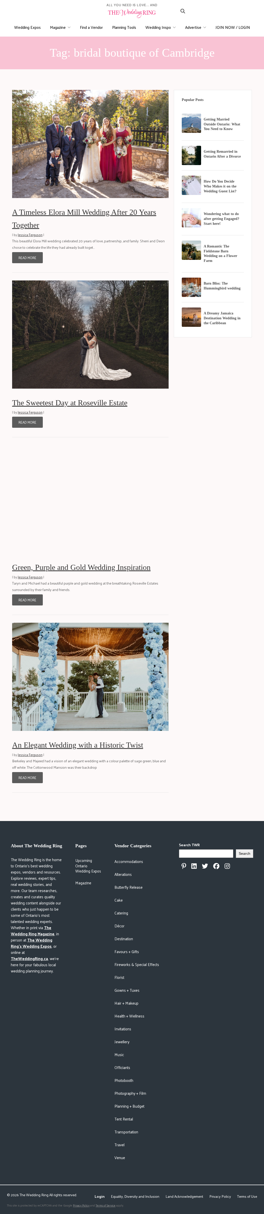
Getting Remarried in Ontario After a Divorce (222, 154)
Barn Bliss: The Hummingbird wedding (222, 285)
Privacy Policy (220, 1196)
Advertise (193, 27)
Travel (119, 1144)
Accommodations (128, 861)
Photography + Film (130, 1093)
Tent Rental (123, 1118)
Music (119, 1054)
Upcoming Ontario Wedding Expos (88, 865)
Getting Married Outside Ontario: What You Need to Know (222, 124)
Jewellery (121, 1041)
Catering (121, 912)
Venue (119, 1157)
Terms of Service (106, 1205)
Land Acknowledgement (184, 1196)
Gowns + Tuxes (126, 990)
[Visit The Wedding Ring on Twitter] (205, 866)
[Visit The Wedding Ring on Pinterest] (183, 866)
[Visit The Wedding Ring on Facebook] (216, 866)
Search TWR (189, 845)
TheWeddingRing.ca (29, 958)
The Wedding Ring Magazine (32, 930)
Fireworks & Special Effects (136, 964)
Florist (119, 977)
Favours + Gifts (126, 951)
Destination (123, 938)
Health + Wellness (129, 1015)
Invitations (122, 1028)
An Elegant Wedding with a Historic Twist (77, 745)
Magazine (58, 27)
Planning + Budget (129, 1105)
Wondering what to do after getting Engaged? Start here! (221, 219)
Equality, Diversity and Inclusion (135, 1196)
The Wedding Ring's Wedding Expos (31, 943)
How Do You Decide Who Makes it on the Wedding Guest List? (220, 186)
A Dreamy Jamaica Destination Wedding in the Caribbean (222, 318)
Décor (119, 925)
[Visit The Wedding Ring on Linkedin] (194, 866)
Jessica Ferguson (30, 235)
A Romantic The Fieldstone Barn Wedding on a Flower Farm (220, 253)
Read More (27, 258)
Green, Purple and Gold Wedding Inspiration (81, 567)
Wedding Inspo (158, 27)
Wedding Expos (27, 27)
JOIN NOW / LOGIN (233, 27)
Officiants (122, 1067)
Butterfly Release (128, 887)
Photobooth (123, 1080)
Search (244, 853)
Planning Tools (124, 27)
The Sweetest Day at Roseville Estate (69, 402)
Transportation (126, 1131)
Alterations (123, 874)
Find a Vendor (91, 27)
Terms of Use (247, 1196)
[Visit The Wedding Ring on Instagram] (227, 866)
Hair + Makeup (126, 1002)
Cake (118, 899)
